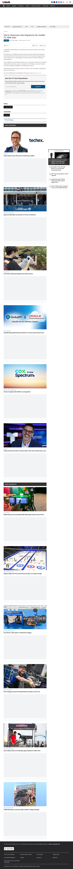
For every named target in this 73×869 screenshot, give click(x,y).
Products (21, 6)
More (52, 6)
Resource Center (36, 6)
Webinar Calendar (41, 26)
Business (6, 31)
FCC (32, 26)
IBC (26, 26)
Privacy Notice (8, 91)
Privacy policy (39, 854)
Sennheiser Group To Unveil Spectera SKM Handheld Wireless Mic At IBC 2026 (59, 161)
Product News (8, 107)
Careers (22, 857)
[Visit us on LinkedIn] (56, 2)
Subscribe (45, 6)
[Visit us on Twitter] (54, 2)
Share (7, 45)
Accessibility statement (9, 857)
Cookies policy (56, 854)
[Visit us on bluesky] (61, 2)
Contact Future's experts (26, 854)
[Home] (4, 5)
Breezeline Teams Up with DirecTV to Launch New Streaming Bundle (58, 168)
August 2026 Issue (17, 26)
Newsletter (44, 45)
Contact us (39, 857)
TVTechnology (14, 40)
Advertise (55, 857)
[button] (68, 2)
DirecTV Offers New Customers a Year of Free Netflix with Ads (59, 187)
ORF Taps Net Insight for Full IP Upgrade (59, 174)
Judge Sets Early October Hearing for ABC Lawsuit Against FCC (58, 181)
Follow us (36, 45)
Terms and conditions (9, 854)
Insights (14, 6)
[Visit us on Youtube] (59, 2)
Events (27, 6)
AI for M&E (52, 26)
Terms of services (22, 90)
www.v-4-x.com (37, 73)
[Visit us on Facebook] (52, 2)
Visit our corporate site (54, 844)
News (8, 6)
